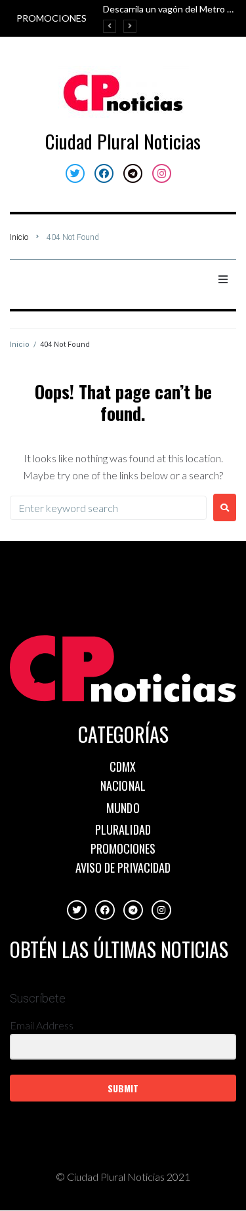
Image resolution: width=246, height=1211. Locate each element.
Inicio (19, 237)
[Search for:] (108, 508)
